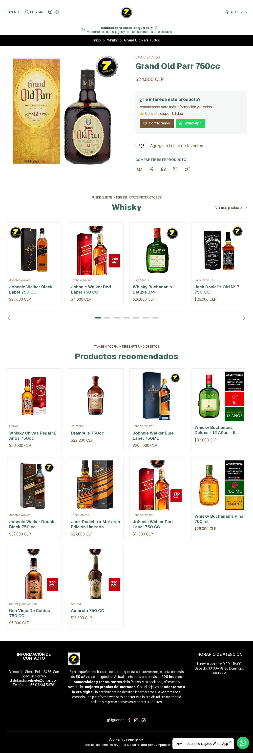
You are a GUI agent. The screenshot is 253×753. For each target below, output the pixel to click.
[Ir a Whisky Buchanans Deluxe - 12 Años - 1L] (219, 396)
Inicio (97, 40)
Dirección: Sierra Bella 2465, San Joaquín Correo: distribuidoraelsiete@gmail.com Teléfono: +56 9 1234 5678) (34, 678)
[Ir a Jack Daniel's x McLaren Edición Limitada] (95, 485)
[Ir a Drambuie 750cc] (95, 396)
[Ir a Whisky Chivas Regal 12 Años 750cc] (34, 396)
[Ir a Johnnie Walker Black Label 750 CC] (34, 250)
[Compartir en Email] (175, 169)
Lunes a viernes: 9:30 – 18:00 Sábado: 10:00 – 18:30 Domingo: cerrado (219, 668)
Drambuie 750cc (87, 433)
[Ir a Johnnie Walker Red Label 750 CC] (95, 250)
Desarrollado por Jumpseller (148, 745)
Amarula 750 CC (87, 610)
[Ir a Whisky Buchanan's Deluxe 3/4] (157, 250)
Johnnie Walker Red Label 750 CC (91, 289)
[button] (98, 318)
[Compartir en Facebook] (139, 169)
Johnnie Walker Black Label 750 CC (31, 289)
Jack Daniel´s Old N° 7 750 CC (216, 289)
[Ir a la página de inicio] (126, 12)
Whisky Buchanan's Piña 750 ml (218, 519)
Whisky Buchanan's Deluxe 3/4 (152, 289)
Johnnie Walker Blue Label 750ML (153, 435)
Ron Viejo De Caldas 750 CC (29, 613)
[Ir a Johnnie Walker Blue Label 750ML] (157, 396)
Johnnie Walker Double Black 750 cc (32, 524)
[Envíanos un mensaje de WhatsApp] (243, 743)
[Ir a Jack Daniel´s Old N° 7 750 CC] (219, 250)
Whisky (112, 40)
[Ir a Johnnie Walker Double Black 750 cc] (34, 485)
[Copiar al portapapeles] (187, 169)
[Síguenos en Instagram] (50, 12)
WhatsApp (193, 123)
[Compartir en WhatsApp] (163, 169)
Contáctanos (159, 123)
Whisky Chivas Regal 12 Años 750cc (33, 435)
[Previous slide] (9, 318)
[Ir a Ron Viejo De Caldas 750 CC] (34, 574)
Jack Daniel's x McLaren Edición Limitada (95, 524)
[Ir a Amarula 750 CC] (95, 574)
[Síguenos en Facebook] (57, 12)
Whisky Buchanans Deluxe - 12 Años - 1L (215, 430)
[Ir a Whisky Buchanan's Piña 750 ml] (219, 485)
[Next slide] (243, 318)
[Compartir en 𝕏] (151, 169)
